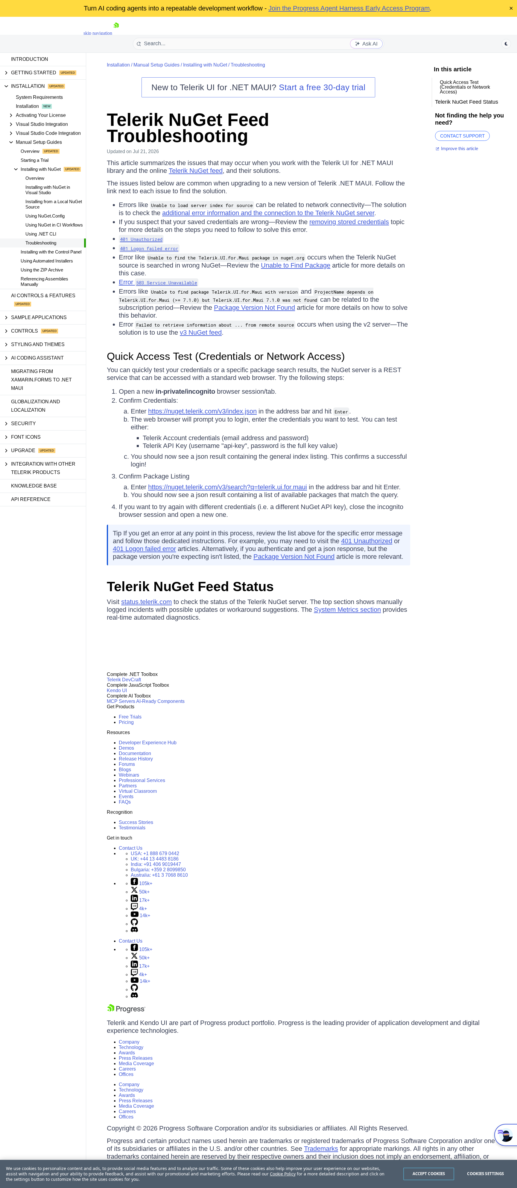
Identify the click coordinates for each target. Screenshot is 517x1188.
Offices (126, 1074)
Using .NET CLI (40, 233)
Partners (128, 785)
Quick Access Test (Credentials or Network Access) (226, 356)
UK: (155, 858)
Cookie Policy (283, 1174)
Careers (127, 1068)
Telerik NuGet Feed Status (190, 586)
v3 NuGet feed (201, 332)
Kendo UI (117, 690)
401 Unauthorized (366, 541)
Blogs (125, 769)
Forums (127, 764)
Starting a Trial (34, 160)
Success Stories (136, 822)
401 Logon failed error (144, 549)
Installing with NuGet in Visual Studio (47, 190)
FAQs (125, 801)
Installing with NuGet (205, 64)
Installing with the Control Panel (51, 251)
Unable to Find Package (295, 265)
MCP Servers (121, 701)
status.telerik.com (146, 602)
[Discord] (134, 930)
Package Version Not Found (254, 307)
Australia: (159, 875)
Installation (27, 106)
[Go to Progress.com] (126, 1011)
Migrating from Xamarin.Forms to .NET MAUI (41, 380)
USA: (155, 853)
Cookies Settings (485, 1173)
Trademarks (321, 1148)
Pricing (126, 722)
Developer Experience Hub (148, 742)
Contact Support (462, 135)
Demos (126, 748)
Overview (30, 151)
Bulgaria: (158, 869)
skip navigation (97, 33)
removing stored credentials (349, 222)
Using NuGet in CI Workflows (54, 224)
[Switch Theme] (506, 44)
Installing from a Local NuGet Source (53, 204)
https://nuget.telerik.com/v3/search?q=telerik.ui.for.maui (227, 487)
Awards (127, 1052)
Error (158, 282)
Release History (136, 758)
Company (129, 1041)
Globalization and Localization (35, 406)
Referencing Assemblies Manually (44, 281)
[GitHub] (134, 923)
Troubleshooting (40, 242)
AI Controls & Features (43, 295)
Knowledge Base (34, 485)
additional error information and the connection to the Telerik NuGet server (268, 213)
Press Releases (136, 1058)
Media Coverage (136, 1063)
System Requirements (39, 97)
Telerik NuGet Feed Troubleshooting (188, 128)
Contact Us (130, 848)
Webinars (129, 775)
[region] (258, 1174)
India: (156, 864)
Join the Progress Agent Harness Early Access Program (349, 8)
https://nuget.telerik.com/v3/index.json (202, 411)
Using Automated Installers (47, 260)
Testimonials (132, 827)
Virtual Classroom (138, 791)
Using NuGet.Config (45, 215)
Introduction (29, 59)
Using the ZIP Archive (42, 269)
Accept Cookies (429, 1173)
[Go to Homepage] (116, 33)
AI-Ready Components (160, 701)
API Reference (31, 499)
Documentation (135, 753)
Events (126, 796)
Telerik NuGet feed (196, 170)
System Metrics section (347, 609)
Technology (131, 1047)
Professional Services (142, 780)
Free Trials (130, 716)
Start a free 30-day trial (322, 87)
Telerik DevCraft (124, 679)
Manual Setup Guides (156, 64)
